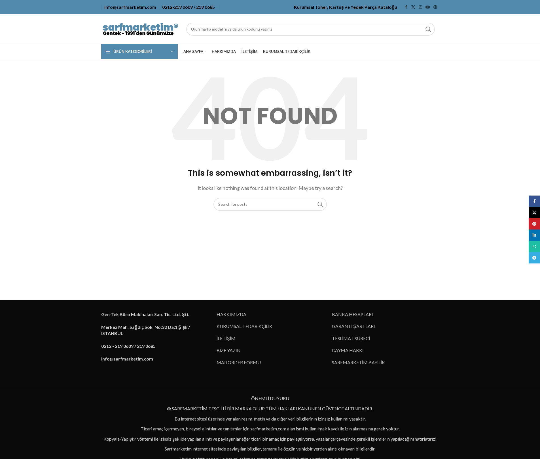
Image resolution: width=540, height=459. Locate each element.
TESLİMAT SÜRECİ (351, 338)
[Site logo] (141, 28)
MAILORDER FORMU (239, 362)
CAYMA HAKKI (348, 350)
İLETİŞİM (226, 338)
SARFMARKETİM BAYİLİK (358, 362)
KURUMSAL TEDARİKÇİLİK (244, 326)
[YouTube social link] (428, 7)
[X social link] (413, 7)
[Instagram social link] (420, 7)
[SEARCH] (428, 29)
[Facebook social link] (406, 7)
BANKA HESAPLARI (352, 314)
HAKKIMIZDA (231, 314)
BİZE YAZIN (229, 350)
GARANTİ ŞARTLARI (353, 326)
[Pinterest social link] (435, 7)
